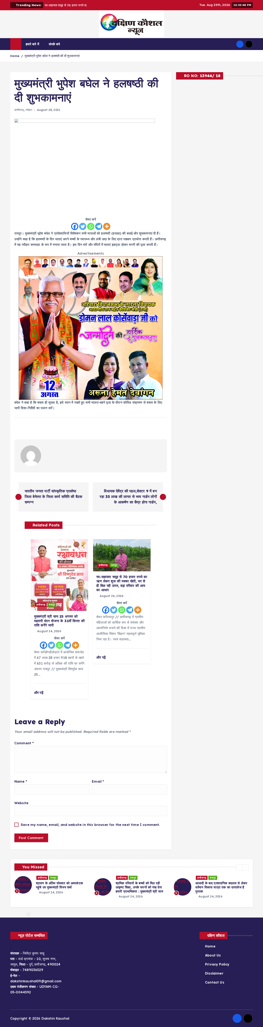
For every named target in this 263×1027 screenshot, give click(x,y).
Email (98, 781)
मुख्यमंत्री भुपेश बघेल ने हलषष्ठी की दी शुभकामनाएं (52, 56)
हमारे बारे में (32, 44)
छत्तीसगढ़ (19, 110)
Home (15, 56)
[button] (239, 867)
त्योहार (28, 110)
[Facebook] (74, 226)
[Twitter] (82, 226)
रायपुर (52, 604)
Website (21, 803)
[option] (51, 885)
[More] (106, 226)
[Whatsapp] (90, 226)
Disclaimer (214, 973)
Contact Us (214, 982)
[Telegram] (98, 226)
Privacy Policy (217, 964)
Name (20, 781)
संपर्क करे (54, 44)
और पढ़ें (39, 692)
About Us (213, 955)
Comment (24, 743)
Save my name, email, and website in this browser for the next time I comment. (90, 825)
